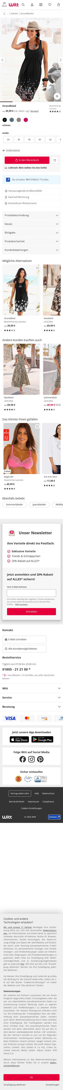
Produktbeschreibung (17, 215)
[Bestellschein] (40, 4)
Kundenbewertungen (16, 250)
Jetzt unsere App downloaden (31, 732)
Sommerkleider (14, 504)
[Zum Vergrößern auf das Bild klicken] (57, 96)
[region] (31, 1002)
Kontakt (7, 630)
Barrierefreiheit (16, 801)
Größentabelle (13, 150)
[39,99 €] (21, 290)
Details (8, 224)
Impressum (33, 801)
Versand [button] (34, 111)
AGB (37, 793)
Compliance (48, 801)
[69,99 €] (21, 369)
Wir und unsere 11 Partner (18, 927)
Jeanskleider (39, 504)
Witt (5, 688)
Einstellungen (52, 1084)
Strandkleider (27, 13)
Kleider (14, 13)
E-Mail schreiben (16, 640)
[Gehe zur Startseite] (14, 4)
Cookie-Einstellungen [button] (31, 808)
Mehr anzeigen (21, 604)
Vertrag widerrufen (19, 793)
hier (22, 964)
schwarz (6, 125)
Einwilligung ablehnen (15, 1084)
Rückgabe (10, 232)
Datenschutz (48, 793)
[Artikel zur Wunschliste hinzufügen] (54, 160)
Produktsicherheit (15, 241)
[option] (4, 120)
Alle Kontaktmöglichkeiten (22, 648)
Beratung (8, 706)
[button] (4, 4)
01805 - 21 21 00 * (16, 669)
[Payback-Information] (54, 817)
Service (7, 697)
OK (31, 1077)
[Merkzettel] (49, 4)
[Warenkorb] (58, 4)
